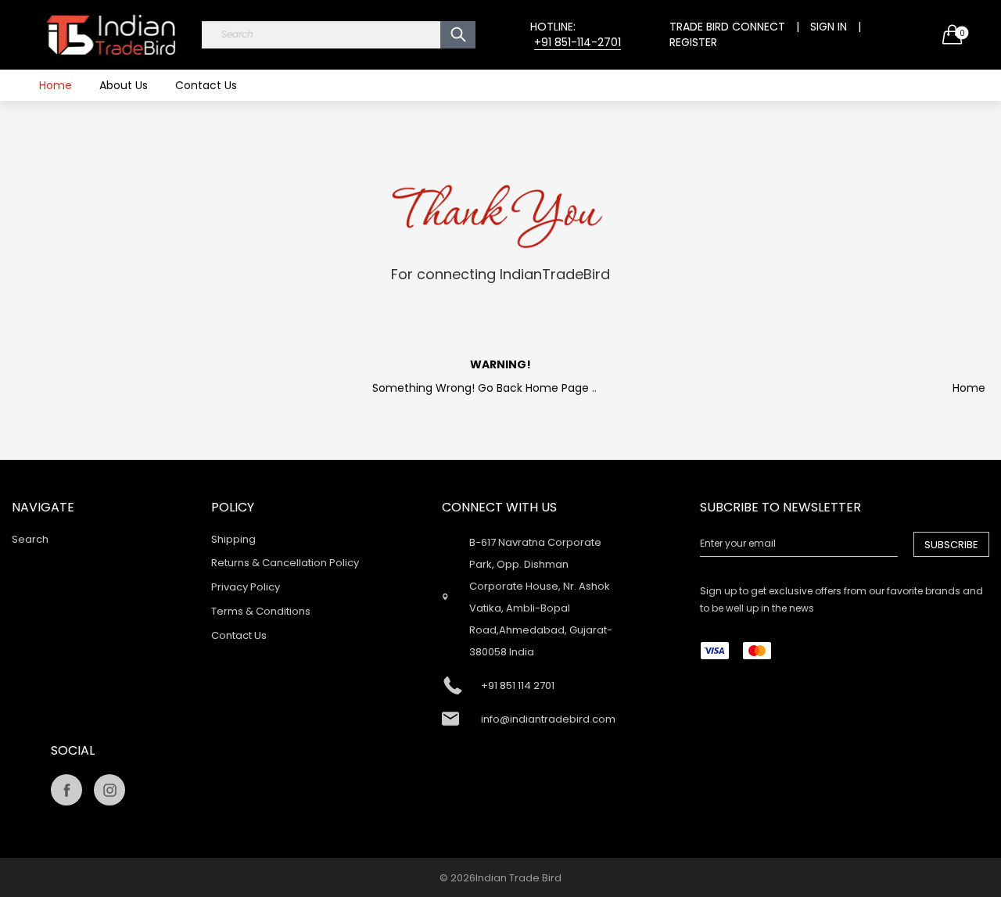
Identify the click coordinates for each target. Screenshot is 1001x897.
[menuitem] (55, 85)
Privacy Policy (245, 586)
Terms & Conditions (260, 611)
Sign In (828, 26)
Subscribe (951, 544)
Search (30, 539)
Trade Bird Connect (727, 26)
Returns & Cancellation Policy (285, 562)
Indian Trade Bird (518, 877)
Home (55, 85)
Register (693, 42)
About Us (123, 85)
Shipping (233, 539)
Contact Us (206, 85)
